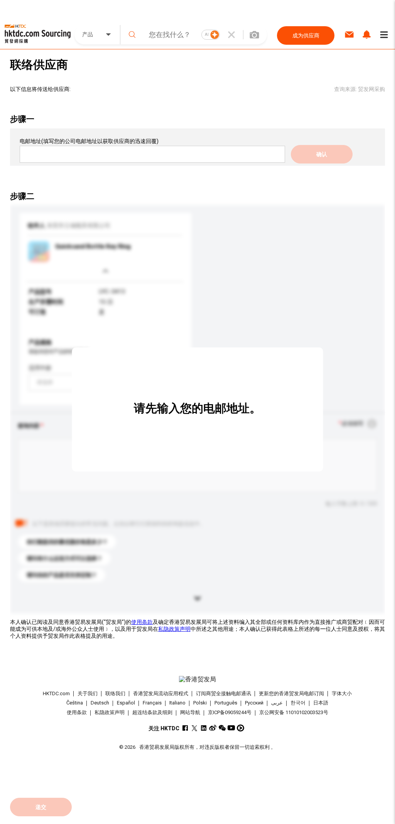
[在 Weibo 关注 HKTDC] (212, 727)
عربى (277, 703)
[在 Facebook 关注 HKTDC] (185, 727)
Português (225, 703)
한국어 (298, 703)
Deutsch (100, 703)
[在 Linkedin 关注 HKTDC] (203, 727)
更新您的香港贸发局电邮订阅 (291, 693)
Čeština (74, 703)
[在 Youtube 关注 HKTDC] (231, 727)
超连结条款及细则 (152, 712)
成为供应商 (305, 35)
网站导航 (190, 712)
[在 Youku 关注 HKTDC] (240, 727)
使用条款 (142, 622)
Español (126, 703)
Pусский (254, 703)
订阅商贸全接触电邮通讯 (223, 693)
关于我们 (88, 693)
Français (152, 703)
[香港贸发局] (197, 679)
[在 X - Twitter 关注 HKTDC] (194, 727)
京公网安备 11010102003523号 (293, 712)
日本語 (320, 703)
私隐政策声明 (174, 629)
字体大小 (342, 693)
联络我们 (115, 693)
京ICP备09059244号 (230, 712)
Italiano (177, 703)
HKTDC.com (56, 693)
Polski (200, 703)
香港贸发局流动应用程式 (160, 693)
